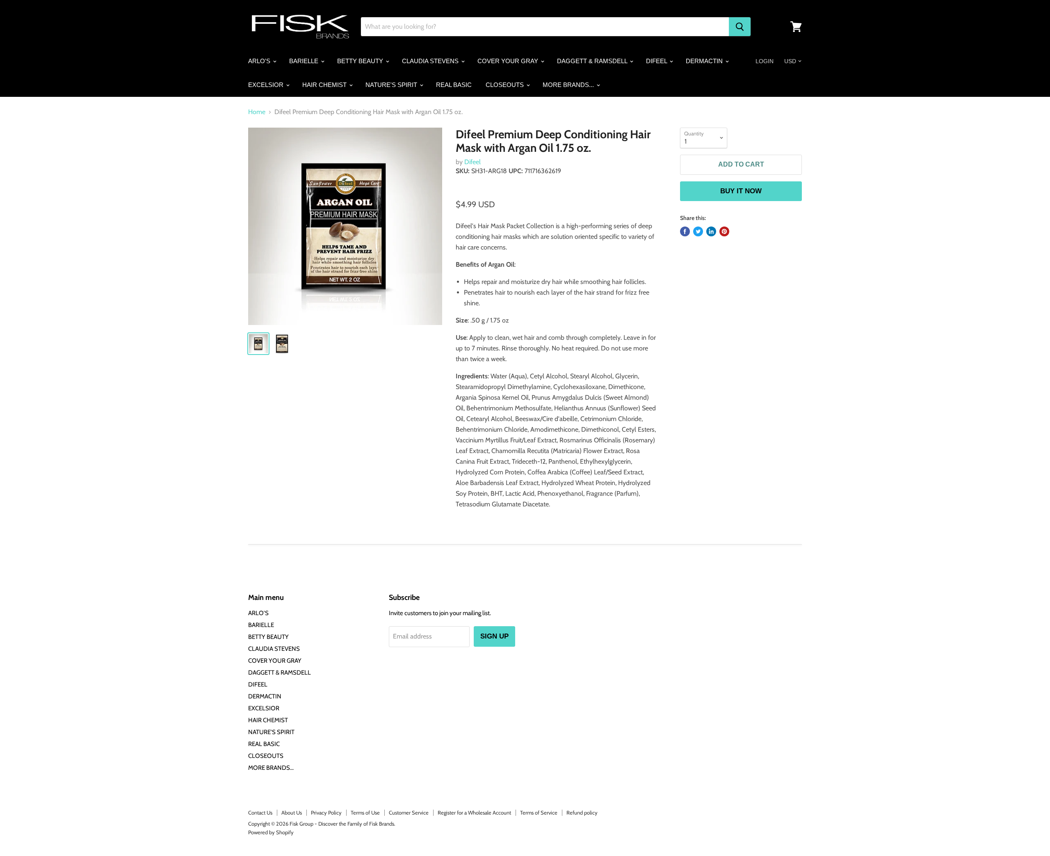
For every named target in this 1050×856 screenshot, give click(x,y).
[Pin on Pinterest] (724, 231)
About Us (291, 812)
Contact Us (260, 812)
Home (256, 112)
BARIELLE (304, 60)
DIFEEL (657, 60)
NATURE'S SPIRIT (392, 84)
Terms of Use (365, 812)
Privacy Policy (326, 812)
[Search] (740, 26)
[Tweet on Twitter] (698, 231)
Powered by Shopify (271, 832)
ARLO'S (260, 60)
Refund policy (582, 812)
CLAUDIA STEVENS (431, 60)
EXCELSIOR (266, 84)
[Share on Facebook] (685, 231)
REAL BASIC (454, 84)
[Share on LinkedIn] (711, 231)
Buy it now (741, 191)
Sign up (494, 636)
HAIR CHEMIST (325, 84)
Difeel (472, 162)
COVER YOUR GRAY (508, 60)
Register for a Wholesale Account (474, 812)
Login (765, 61)
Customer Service (409, 812)
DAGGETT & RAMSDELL (593, 60)
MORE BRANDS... (569, 84)
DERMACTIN (705, 60)
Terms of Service (538, 812)
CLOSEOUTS (505, 84)
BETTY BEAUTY (361, 60)
